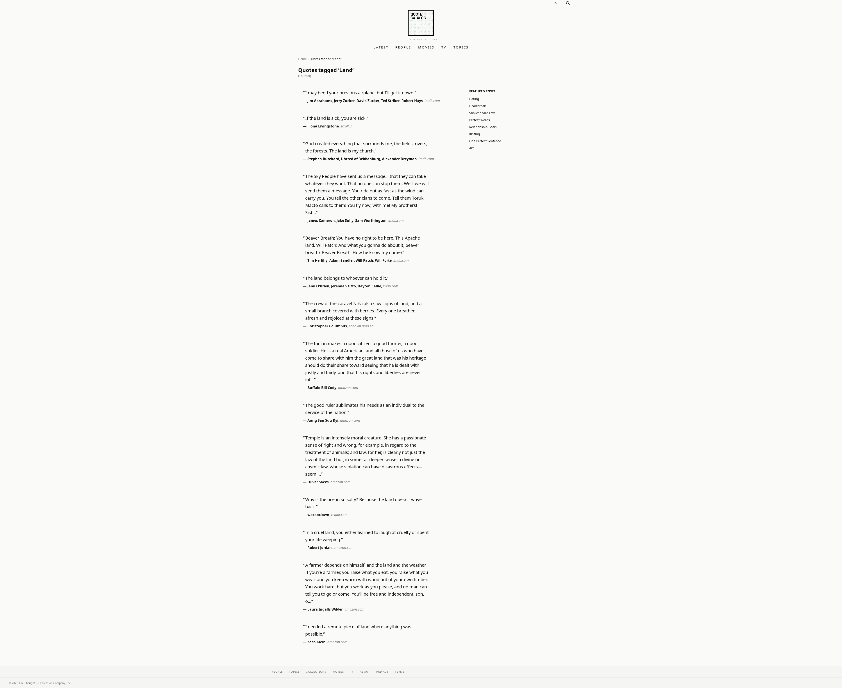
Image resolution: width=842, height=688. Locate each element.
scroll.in (346, 126)
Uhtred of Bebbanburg (360, 158)
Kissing (474, 134)
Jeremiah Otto (343, 286)
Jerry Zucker (344, 100)
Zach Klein (316, 642)
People (403, 47)
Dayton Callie (369, 286)
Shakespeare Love (482, 113)
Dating (474, 99)
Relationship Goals (483, 127)
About (365, 672)
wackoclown (318, 514)
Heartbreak (477, 106)
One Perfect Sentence (485, 141)
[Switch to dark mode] (555, 3)
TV (443, 47)
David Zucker (368, 100)
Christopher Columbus (327, 326)
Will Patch (364, 260)
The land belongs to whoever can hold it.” (347, 278)
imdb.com (432, 100)
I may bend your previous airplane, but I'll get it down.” (360, 93)
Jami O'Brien (318, 286)
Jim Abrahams (319, 100)
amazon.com (348, 387)
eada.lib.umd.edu (362, 326)
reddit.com (339, 514)
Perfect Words (479, 120)
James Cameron (321, 220)
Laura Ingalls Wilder (325, 609)
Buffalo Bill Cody (321, 387)
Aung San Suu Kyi (322, 420)
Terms (400, 672)
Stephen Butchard (323, 158)
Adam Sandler (341, 260)
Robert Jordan (319, 547)
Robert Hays (412, 100)
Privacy (382, 672)
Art (471, 148)
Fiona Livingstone (323, 126)
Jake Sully (345, 220)
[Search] (568, 3)
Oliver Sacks (318, 482)
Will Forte (383, 260)
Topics (461, 47)
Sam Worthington (371, 220)
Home (302, 59)
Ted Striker (390, 100)
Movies (426, 47)
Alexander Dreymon (399, 158)
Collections (316, 672)
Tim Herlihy (317, 260)
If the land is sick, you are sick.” (336, 118)
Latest (381, 47)
